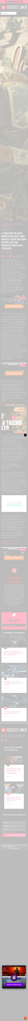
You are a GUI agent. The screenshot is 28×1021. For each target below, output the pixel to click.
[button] (25, 435)
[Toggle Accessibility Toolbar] (25, 1018)
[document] (14, 510)
